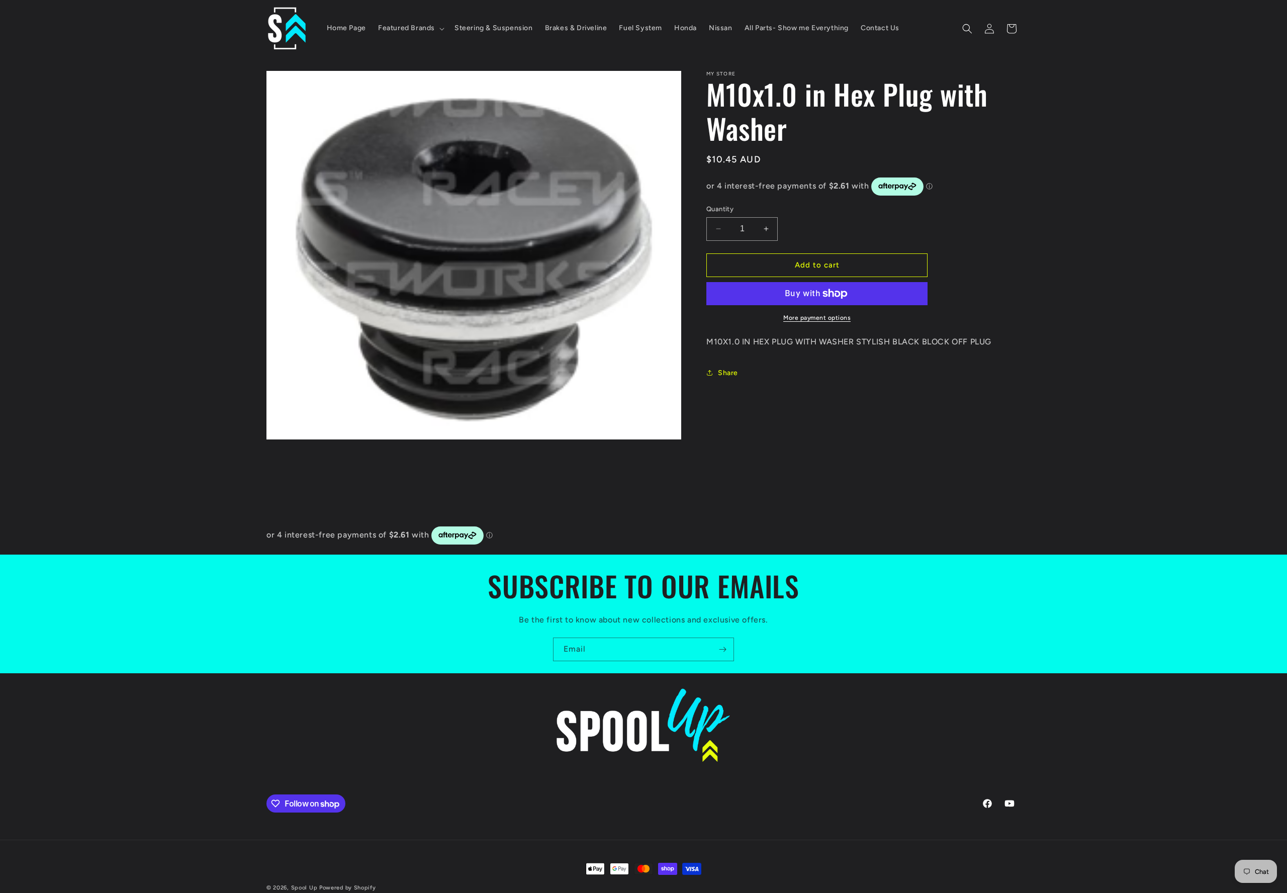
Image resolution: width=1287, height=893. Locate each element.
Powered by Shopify (347, 887)
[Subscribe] (722, 649)
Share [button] (728, 373)
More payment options (817, 317)
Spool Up (304, 887)
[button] (410, 28)
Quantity (719, 209)
